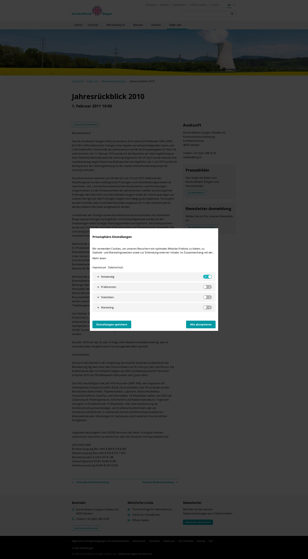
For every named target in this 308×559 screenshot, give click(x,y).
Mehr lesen (99, 258)
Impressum (99, 267)
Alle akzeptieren (201, 324)
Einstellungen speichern (111, 324)
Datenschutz (115, 267)
